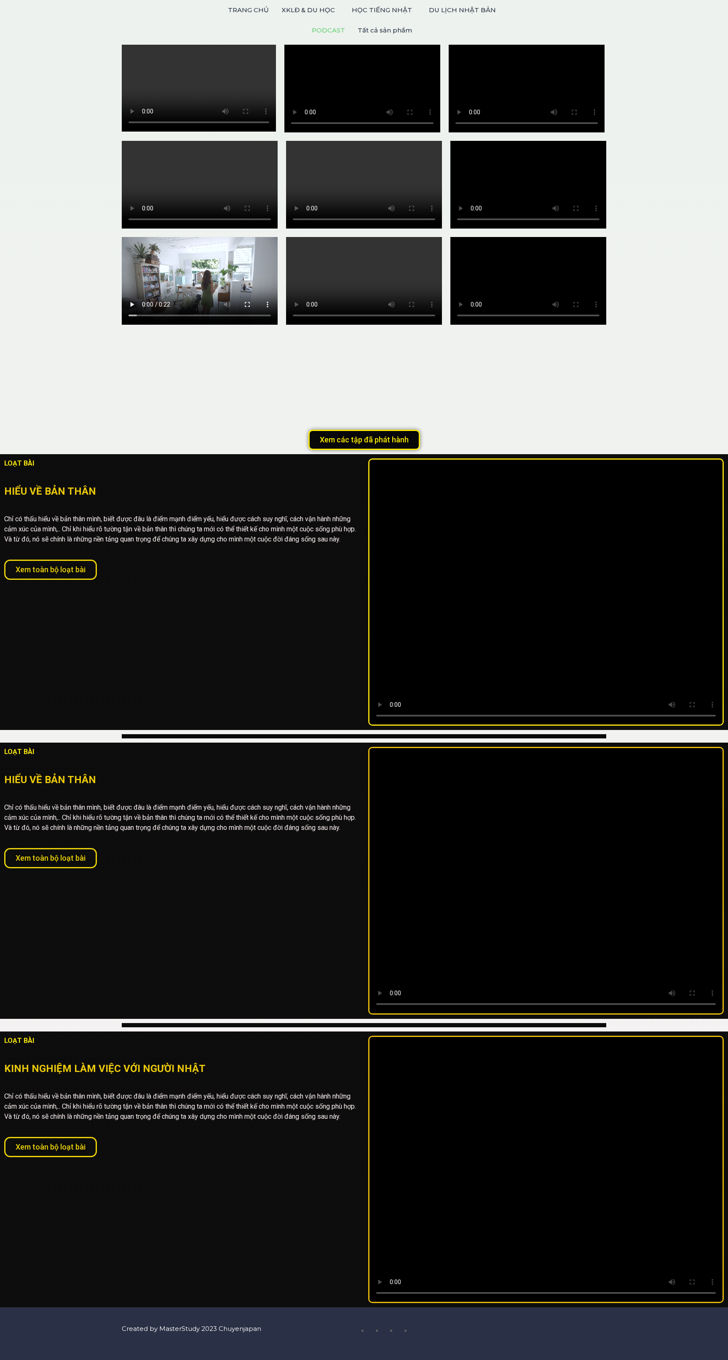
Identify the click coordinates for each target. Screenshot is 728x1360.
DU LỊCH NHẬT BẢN (462, 10)
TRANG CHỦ (248, 10)
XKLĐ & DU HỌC (308, 10)
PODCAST (328, 30)
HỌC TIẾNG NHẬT (382, 10)
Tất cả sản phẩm (385, 30)
